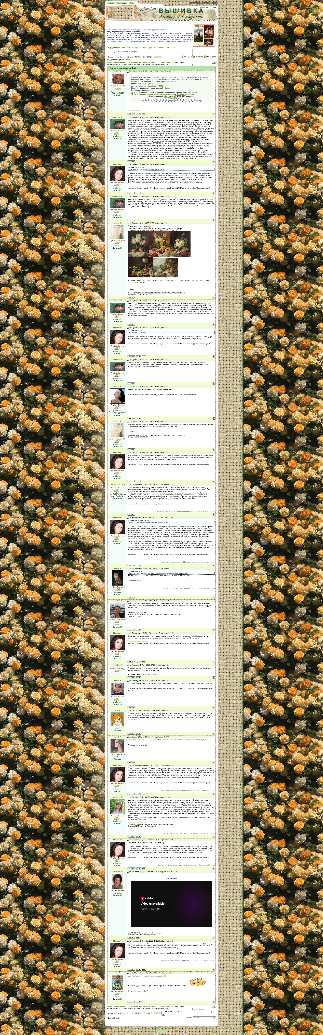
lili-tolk (116, 568)
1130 (167, 301)
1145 (172, 765)
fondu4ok (126, 60)
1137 (171, 518)
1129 (167, 223)
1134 (167, 421)
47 (141, 57)
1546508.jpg (196, 280)
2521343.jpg (179, 280)
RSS (173, 48)
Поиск (168, 48)
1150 (171, 973)
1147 (175, 840)
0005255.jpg (146, 674)
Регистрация (122, 3)
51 (150, 57)
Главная (111, 3)
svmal (116, 737)
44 (133, 57)
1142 (168, 681)
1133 (167, 386)
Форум (109, 62)
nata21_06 (116, 797)
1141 (168, 665)
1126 (167, 117)
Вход (131, 3)
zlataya (116, 72)
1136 (171, 484)
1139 (171, 601)
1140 (171, 633)
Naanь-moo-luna (116, 484)
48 (143, 57)
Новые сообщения (133, 48)
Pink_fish (116, 601)
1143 (168, 710)
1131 (167, 328)
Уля (116, 710)
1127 (167, 164)
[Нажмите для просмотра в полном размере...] (138, 256)
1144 (167, 737)
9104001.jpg (146, 280)
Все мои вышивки (134, 111)
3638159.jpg (162, 280)
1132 (167, 360)
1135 (167, 452)
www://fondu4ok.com (155, 933)
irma (116, 973)
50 (148, 57)
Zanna (116, 386)
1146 (168, 797)
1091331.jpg (134, 282)
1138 (171, 568)
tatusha (116, 223)
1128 (167, 196)
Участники (160, 48)
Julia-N (116, 681)
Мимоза (116, 164)
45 (136, 57)
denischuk (116, 117)
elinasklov (116, 665)
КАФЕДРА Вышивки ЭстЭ (166, 62)
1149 (171, 941)
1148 (175, 872)
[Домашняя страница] (144, 114)
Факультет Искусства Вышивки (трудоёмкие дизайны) (134, 62)
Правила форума (148, 48)
